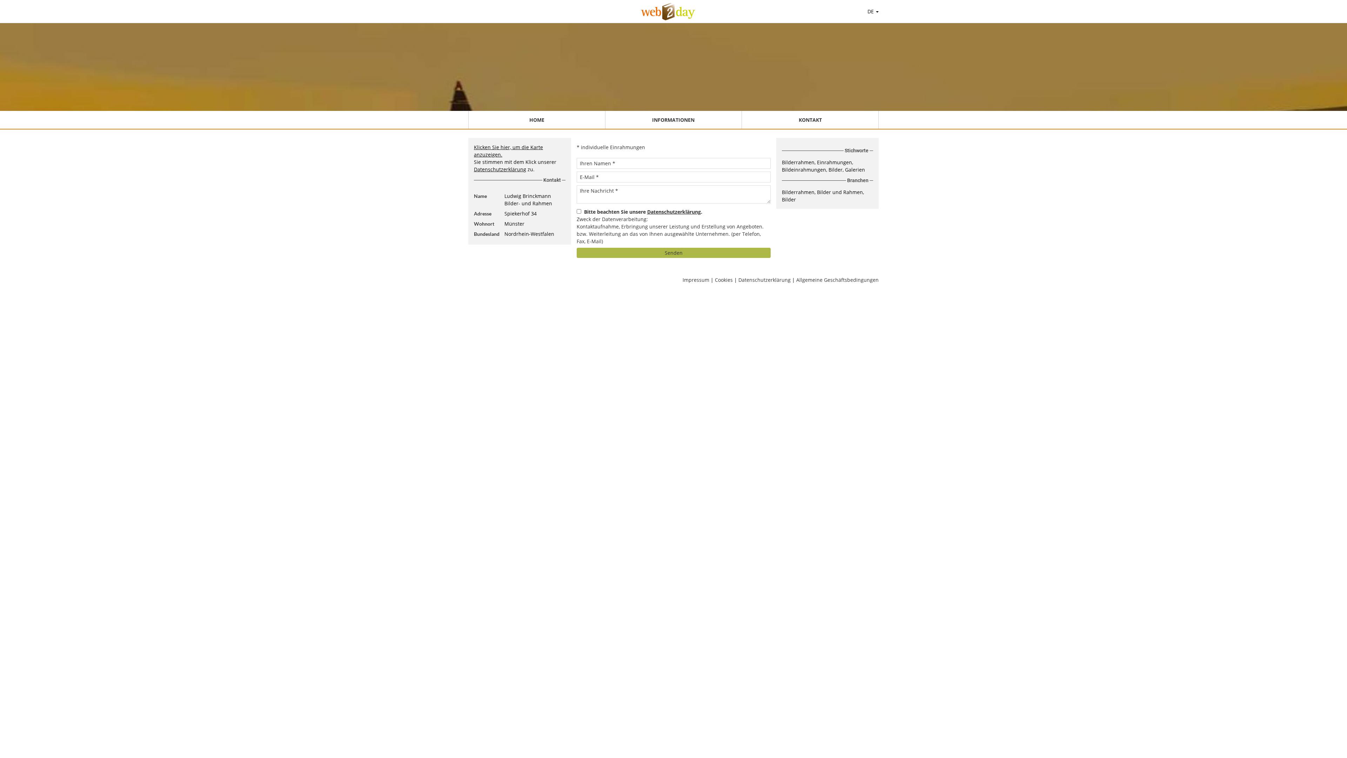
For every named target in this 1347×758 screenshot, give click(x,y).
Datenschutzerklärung (500, 169)
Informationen (673, 120)
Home (536, 120)
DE (871, 11)
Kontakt (810, 120)
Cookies (724, 280)
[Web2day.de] (668, 11)
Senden (674, 253)
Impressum (696, 280)
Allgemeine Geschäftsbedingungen (837, 280)
